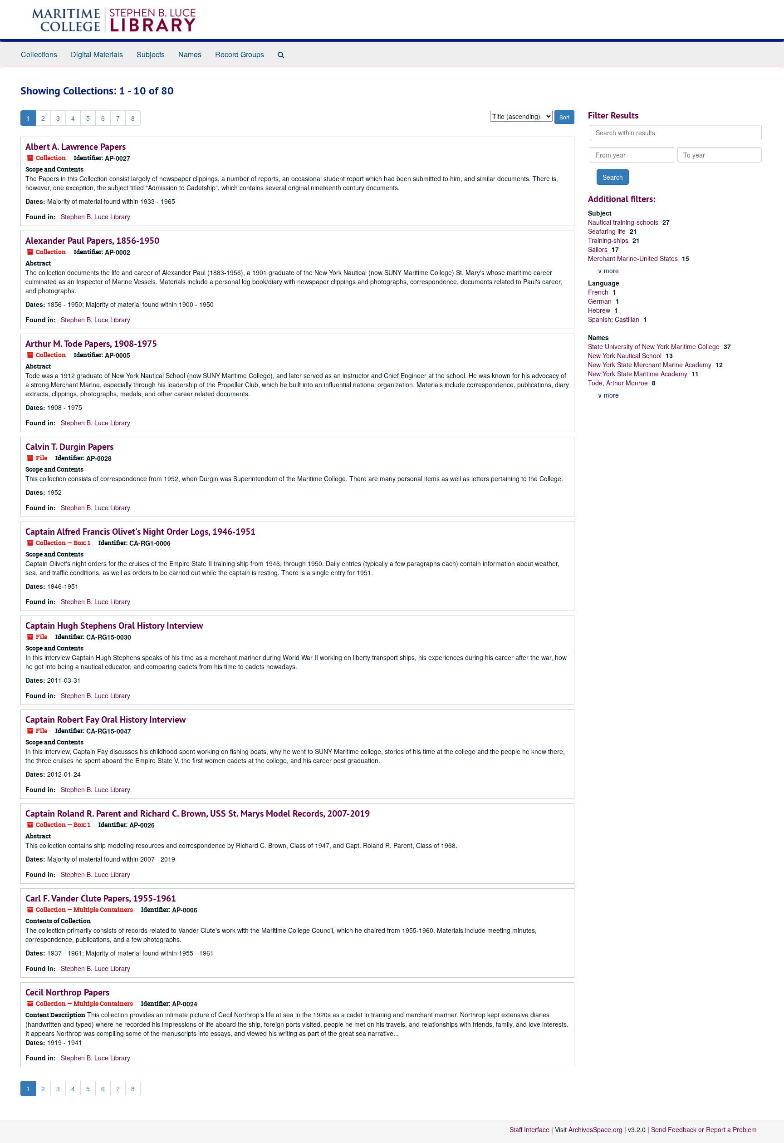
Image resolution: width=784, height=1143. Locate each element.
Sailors (598, 249)
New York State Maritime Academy (638, 373)
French (599, 291)
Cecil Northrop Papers (67, 992)
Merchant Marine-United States (634, 258)
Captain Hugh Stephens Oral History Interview (114, 625)
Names (189, 54)
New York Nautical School (625, 355)
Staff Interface (529, 1129)
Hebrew (600, 310)
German (600, 300)
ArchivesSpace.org (595, 1129)
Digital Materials (97, 54)
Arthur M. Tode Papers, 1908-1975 (91, 344)
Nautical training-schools (624, 222)
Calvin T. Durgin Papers (69, 447)
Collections (39, 54)
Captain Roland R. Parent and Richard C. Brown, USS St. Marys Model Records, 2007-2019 (197, 813)
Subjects (151, 54)
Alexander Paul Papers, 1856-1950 (92, 240)
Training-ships (609, 240)
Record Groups (239, 54)
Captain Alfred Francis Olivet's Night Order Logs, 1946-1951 (140, 531)
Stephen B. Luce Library (95, 216)
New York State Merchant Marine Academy (650, 364)
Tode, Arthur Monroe (619, 382)
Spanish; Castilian (614, 319)
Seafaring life (607, 231)
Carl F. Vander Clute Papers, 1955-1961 (100, 898)
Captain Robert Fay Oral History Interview (105, 719)
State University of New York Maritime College (654, 346)
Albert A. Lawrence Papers (75, 147)
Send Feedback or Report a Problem (704, 1129)
